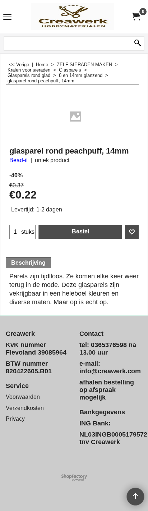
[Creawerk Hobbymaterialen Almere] (72, 16)
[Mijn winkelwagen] (135, 16)
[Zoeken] (137, 43)
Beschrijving (28, 263)
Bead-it (18, 160)
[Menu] (7, 17)
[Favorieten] (132, 232)
